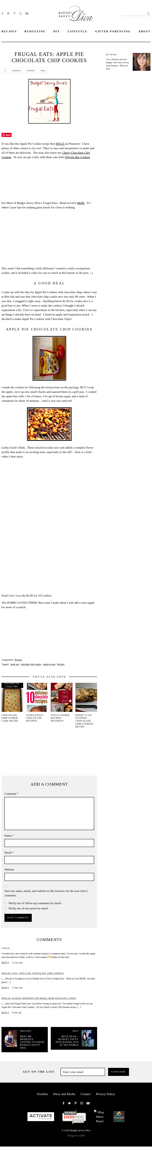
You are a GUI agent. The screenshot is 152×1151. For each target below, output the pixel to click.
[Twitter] (8, 13)
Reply (5, 963)
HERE (81, 202)
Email (9, 852)
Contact (85, 1094)
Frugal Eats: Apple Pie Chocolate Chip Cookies (32, 973)
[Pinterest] (14, 13)
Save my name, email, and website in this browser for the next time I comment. (46, 893)
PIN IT (60, 143)
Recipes (18, 660)
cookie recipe (49, 664)
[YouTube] (27, 13)
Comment (11, 793)
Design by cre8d (76, 1135)
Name (9, 835)
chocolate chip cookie (31, 664)
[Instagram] (20, 13)
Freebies (42, 1094)
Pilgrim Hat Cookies (77, 157)
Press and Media (64, 1094)
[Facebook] (2, 13)
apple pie (14, 664)
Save (8, 134)
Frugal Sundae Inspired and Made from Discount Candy (38, 998)
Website (9, 869)
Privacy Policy (105, 1094)
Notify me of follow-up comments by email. (35, 903)
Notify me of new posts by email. (28, 908)
